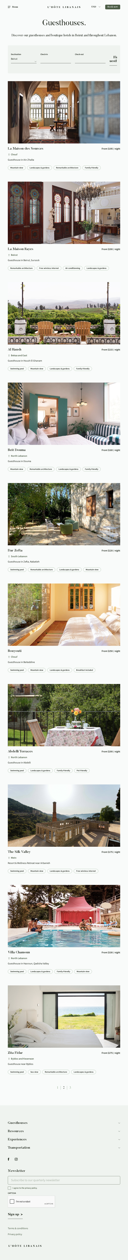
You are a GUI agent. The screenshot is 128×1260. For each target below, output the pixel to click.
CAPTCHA (12, 1193)
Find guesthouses (113, 59)
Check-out (79, 54)
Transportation (19, 1148)
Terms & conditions (18, 1228)
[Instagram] (16, 1159)
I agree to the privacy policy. (24, 1188)
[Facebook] (8, 1159)
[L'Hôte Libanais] (64, 7)
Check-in (44, 54)
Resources (16, 1131)
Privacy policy (15, 1234)
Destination (16, 54)
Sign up (13, 1214)
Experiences (17, 1139)
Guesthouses (18, 1123)
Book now (113, 7)
